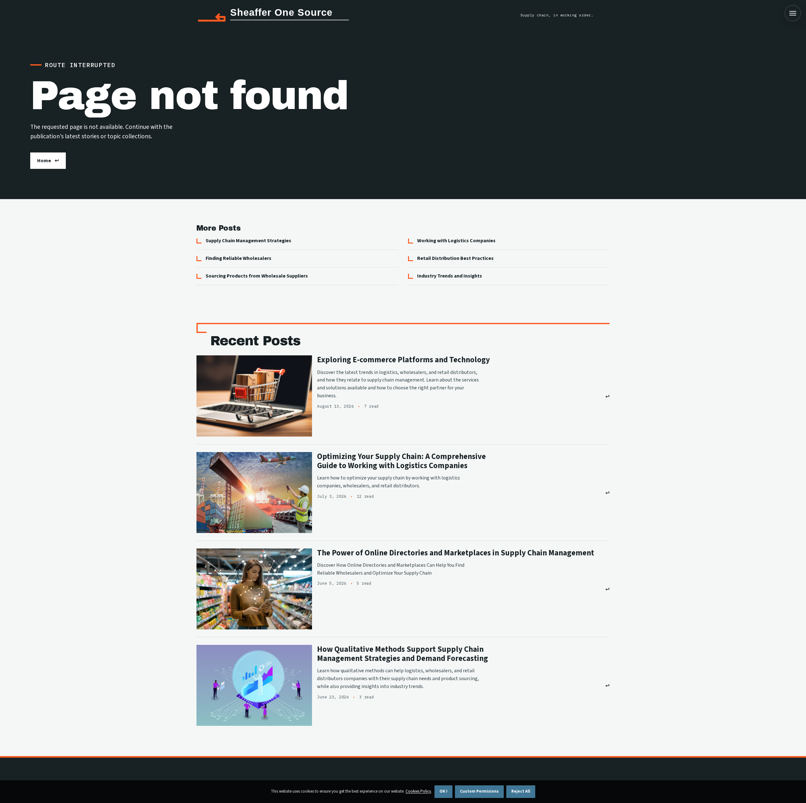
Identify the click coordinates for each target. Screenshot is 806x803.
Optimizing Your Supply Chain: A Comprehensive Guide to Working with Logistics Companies (401, 461)
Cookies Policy (418, 791)
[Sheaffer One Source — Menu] (793, 13)
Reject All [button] (520, 791)
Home (44, 160)
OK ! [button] (443, 791)
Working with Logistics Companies (456, 240)
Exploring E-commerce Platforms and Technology (403, 359)
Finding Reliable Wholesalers (238, 258)
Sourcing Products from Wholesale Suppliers (257, 275)
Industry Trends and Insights (449, 275)
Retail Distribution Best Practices (455, 258)
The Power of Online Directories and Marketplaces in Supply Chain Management (455, 553)
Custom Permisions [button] (479, 791)
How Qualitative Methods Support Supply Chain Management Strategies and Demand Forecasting (402, 654)
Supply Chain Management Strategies (248, 240)
